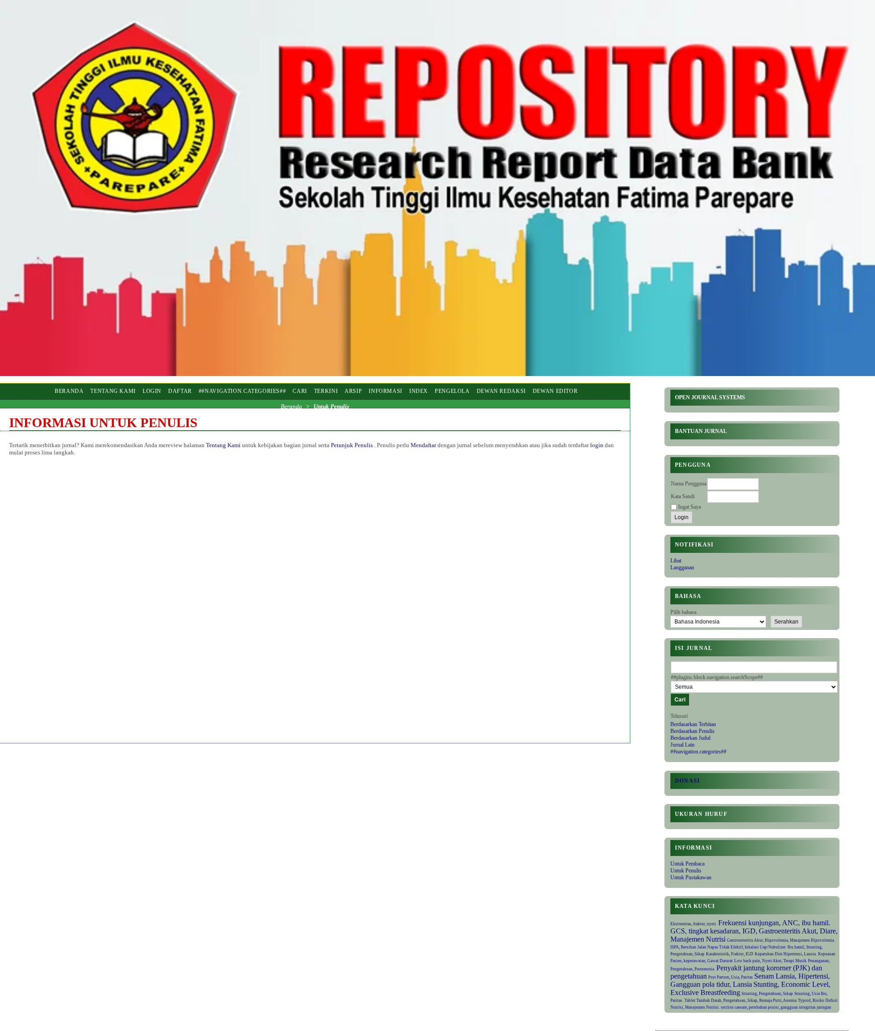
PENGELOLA (452, 391)
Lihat (675, 560)
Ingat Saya (689, 507)
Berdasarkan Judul (690, 738)
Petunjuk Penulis (352, 445)
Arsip (353, 391)
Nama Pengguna (688, 483)
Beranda (69, 391)
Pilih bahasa (683, 612)
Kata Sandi (683, 496)
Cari (300, 391)
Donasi (687, 781)
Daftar (180, 391)
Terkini (326, 391)
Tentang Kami (113, 391)
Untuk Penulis (685, 870)
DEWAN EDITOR (555, 391)
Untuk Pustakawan (690, 877)
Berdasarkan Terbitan (693, 724)
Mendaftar (424, 445)
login (596, 445)
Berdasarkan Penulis (692, 731)
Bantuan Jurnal (701, 431)
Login (152, 391)
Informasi (385, 391)
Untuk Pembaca (687, 864)
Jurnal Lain (682, 745)
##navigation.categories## (698, 751)
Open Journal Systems (710, 397)
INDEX (418, 391)
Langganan (682, 567)
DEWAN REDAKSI (501, 391)
